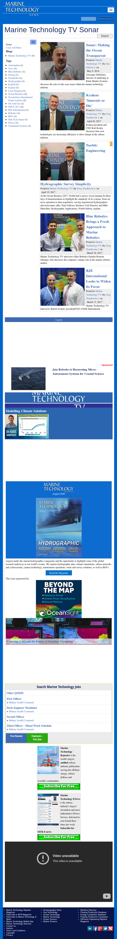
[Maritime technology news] (21, 11)
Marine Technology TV (19, 55)
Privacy (9, 935)
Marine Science (50, 921)
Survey (11, 122)
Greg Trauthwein (85, 188)
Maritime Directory (88, 910)
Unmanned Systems (17, 125)
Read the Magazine (59, 572)
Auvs (10, 68)
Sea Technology (50, 912)
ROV (10, 116)
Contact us (11, 926)
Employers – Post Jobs (37, 737)
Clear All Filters (13, 47)
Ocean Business (16, 93)
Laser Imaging (15, 90)
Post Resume (16, 736)
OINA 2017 (14, 106)
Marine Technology (51, 917)
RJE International (16, 109)
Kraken (11, 87)
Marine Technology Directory (18, 924)
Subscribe (59, 786)
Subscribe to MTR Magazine (18, 914)
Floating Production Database (93, 912)
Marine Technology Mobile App (19, 921)
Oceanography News (52, 910)
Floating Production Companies (94, 917)
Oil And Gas (14, 103)
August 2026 (59, 493)
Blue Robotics (15, 71)
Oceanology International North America (20, 98)
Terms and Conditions (15, 930)
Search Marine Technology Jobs (59, 686)
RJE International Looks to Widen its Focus (98, 278)
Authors (9, 928)
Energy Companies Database (93, 914)
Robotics (12, 113)
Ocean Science (50, 919)
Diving (11, 74)
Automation (14, 65)
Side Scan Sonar (16, 119)
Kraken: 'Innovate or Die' (95, 100)
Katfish (11, 84)
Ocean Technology (51, 914)
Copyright (10, 933)
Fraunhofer (13, 77)
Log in (59, 319)
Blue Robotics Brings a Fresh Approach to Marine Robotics (97, 226)
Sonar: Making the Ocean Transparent (98, 50)
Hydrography (14, 81)
